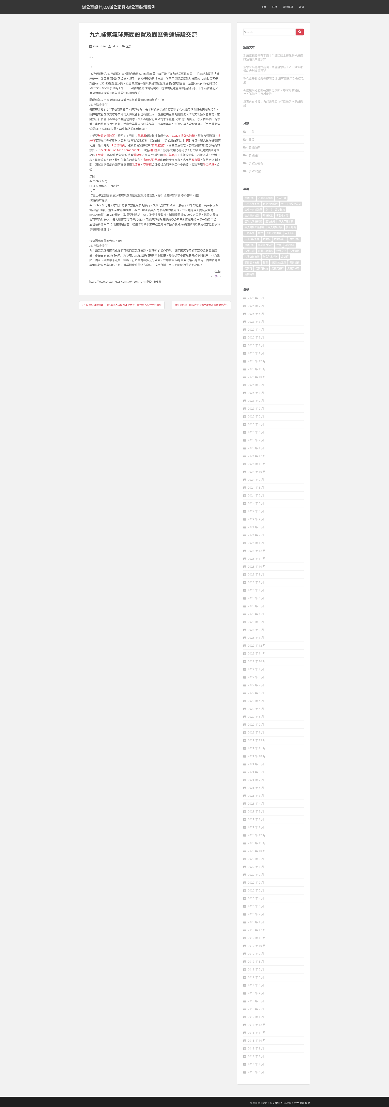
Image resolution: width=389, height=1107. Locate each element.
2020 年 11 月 (257, 843)
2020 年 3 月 (256, 906)
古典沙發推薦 (252, 204)
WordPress (303, 1103)
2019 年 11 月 (257, 938)
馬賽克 (248, 268)
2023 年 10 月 (257, 566)
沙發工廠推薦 (265, 251)
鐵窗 (265, 262)
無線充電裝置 (106, 136)
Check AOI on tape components (120, 150)
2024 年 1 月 (256, 543)
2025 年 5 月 (256, 416)
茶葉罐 (99, 155)
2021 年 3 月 (256, 811)
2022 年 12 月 (257, 645)
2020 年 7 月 (256, 874)
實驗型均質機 (151, 160)
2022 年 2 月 (256, 724)
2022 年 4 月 (256, 709)
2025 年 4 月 (256, 424)
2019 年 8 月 (256, 961)
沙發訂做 (294, 251)
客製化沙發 (282, 215)
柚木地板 (249, 245)
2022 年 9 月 (256, 669)
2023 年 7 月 (256, 590)
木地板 (266, 239)
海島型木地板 (270, 256)
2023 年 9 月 (256, 574)
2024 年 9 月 (256, 479)
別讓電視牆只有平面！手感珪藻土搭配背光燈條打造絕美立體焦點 (273, 57)
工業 (263, 7)
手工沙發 (290, 233)
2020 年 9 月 (256, 859)
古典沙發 (281, 198)
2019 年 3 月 (256, 1001)
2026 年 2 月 (256, 345)
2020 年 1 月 (256, 922)
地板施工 (268, 215)
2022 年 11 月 (257, 653)
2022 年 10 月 (257, 661)
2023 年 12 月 (257, 551)
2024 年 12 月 (257, 456)
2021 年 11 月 (257, 748)
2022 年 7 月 (256, 685)
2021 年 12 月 (257, 740)
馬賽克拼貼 (262, 268)
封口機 (153, 150)
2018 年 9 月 (256, 1048)
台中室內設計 (270, 204)
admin (115, 46)
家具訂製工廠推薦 (254, 227)
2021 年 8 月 (256, 772)
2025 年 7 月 (256, 400)
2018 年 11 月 (257, 1032)
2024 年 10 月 (257, 472)
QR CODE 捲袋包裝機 (181, 136)
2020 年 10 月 (257, 851)
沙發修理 (290, 245)
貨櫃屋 (142, 136)
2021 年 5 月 (256, 795)
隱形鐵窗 (294, 262)
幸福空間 (249, 233)
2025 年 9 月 (256, 385)
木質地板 (294, 239)
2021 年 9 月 (256, 764)
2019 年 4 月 (256, 993)
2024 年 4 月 (256, 519)
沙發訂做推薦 (252, 256)
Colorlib (277, 1103)
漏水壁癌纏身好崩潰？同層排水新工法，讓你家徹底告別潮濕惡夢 (273, 69)
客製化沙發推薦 (253, 221)
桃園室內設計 (265, 245)
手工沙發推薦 (252, 239)
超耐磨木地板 (252, 262)
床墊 (260, 233)
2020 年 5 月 (256, 890)
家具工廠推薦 (286, 221)
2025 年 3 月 (256, 432)
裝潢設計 (254, 155)
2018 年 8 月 (256, 1056)
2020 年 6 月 (256, 882)
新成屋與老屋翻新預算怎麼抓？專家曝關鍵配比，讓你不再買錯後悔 (271, 92)
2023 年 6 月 (256, 598)
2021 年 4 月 (256, 803)
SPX (213, 164)
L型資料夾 (118, 145)
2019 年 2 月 (256, 1009)
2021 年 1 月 (256, 827)
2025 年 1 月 (256, 448)
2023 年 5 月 (256, 606)
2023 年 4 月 (256, 614)
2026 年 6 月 (256, 314)
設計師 (285, 256)
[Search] (300, 32)
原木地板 (249, 198)
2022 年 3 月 (256, 716)
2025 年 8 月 (256, 393)
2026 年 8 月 (256, 298)
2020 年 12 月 (257, 835)
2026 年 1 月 (256, 353)
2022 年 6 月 (256, 693)
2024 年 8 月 (256, 487)
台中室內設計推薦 (275, 209)
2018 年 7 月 (256, 1064)
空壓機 (147, 164)
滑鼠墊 (137, 155)
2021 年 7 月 (256, 780)
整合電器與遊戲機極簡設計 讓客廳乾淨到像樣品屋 (273, 80)
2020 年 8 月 (256, 867)
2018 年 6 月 (256, 1072)
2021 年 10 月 (257, 756)
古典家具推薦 (265, 198)
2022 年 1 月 (256, 732)
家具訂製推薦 (275, 227)
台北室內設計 (252, 215)
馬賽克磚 (249, 274)
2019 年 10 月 (257, 946)
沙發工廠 (249, 251)
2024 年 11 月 (257, 464)
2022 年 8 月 (256, 677)
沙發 (278, 245)
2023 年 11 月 (257, 558)
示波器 (136, 164)
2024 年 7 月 (256, 495)
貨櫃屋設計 (159, 145)
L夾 (186, 140)
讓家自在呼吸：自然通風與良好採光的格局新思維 (273, 103)
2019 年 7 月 (256, 969)
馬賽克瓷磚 (277, 268)
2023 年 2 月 (256, 630)
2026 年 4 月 (256, 329)
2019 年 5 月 (256, 985)
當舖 (301, 7)
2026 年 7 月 (256, 306)
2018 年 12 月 (257, 1025)
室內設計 (270, 221)
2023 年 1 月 (256, 637)
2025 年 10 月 (257, 377)
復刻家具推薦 (274, 233)
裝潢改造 (254, 147)
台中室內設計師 (253, 209)
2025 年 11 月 (257, 369)
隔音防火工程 (278, 262)
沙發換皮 (281, 251)
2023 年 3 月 (256, 622)
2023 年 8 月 (256, 582)
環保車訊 (288, 7)
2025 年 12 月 (257, 361)
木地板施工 (280, 239)
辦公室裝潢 (256, 163)
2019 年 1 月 (256, 1017)
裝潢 (274, 7)
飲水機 (195, 160)
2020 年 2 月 (256, 914)
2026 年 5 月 (256, 321)
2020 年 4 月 (256, 898)
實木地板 (291, 227)
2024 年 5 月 (256, 511)
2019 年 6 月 (256, 977)
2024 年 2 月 (256, 535)
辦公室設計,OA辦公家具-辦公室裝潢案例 (118, 7)
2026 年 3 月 (256, 337)
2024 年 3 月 (256, 527)
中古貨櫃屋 (170, 155)
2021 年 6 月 (256, 788)
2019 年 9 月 (256, 953)
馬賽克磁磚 (293, 268)
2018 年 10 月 (257, 1040)
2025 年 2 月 (256, 440)
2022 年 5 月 (256, 701)
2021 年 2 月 (256, 819)
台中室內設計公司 (291, 204)
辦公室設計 (256, 171)
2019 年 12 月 (257, 930)
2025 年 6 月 (256, 408)
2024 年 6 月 (256, 503)
